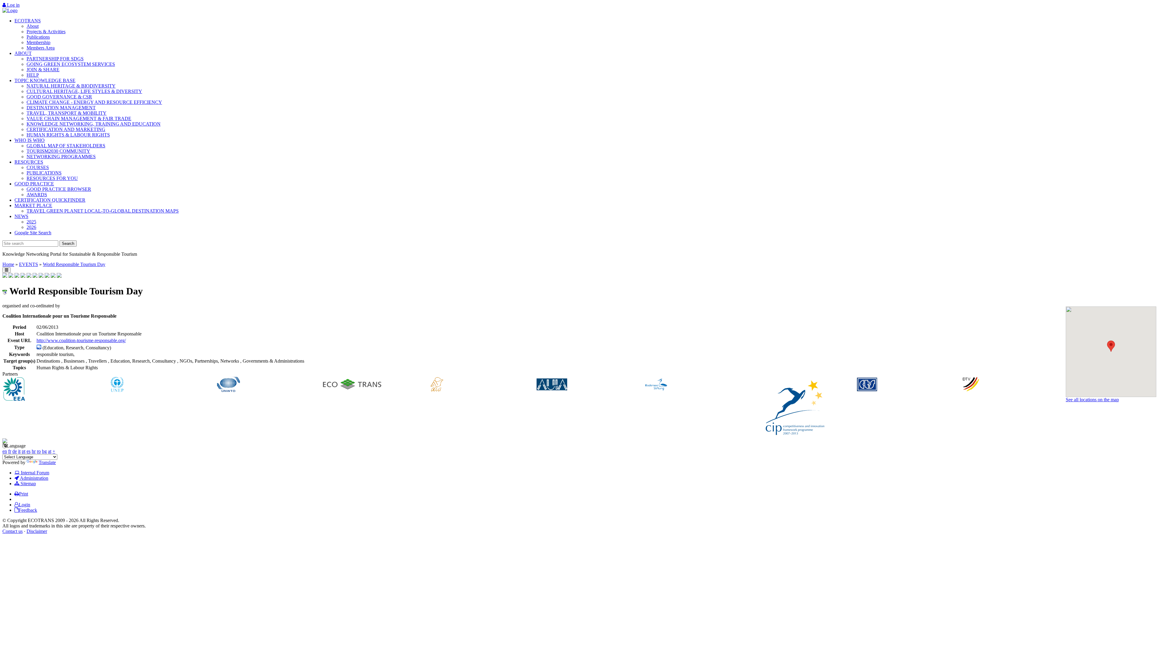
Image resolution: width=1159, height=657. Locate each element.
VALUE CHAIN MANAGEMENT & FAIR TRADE (79, 118)
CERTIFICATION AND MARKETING (66, 129)
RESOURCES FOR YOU (52, 178)
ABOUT (23, 53)
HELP (33, 75)
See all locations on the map (1092, 399)
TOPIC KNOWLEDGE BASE (44, 80)
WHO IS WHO (29, 140)
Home (8, 264)
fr (9, 451)
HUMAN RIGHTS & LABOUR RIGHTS (68, 134)
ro (39, 451)
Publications (38, 37)
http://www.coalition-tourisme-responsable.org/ (81, 340)
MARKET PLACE (33, 205)
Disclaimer (37, 531)
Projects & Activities (46, 31)
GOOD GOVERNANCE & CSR (59, 96)
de (14, 451)
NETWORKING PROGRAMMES (61, 156)
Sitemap (27, 483)
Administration (33, 478)
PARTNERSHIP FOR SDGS (55, 58)
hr (34, 451)
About (33, 26)
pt (23, 451)
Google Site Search (32, 232)
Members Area (41, 47)
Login (24, 504)
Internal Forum (34, 472)
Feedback (28, 510)
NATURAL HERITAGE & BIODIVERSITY (71, 85)
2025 (31, 221)
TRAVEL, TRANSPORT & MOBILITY (67, 113)
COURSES (38, 167)
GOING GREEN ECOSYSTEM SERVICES (71, 64)
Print (23, 493)
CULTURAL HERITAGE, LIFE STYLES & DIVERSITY (84, 91)
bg (44, 451)
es (28, 451)
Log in (13, 5)
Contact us (12, 531)
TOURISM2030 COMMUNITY (58, 151)
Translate (47, 462)
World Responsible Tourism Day (74, 264)
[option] (55, 389)
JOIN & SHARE (43, 69)
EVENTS (28, 264)
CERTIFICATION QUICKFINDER (49, 200)
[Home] (10, 10)
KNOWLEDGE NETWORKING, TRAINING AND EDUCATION (94, 124)
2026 (31, 227)
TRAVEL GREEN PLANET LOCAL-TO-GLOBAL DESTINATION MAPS (103, 210)
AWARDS (37, 194)
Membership (38, 42)
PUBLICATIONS (44, 172)
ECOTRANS (27, 20)
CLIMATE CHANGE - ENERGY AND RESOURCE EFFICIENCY (94, 102)
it (19, 451)
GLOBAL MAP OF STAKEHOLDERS (66, 145)
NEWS (21, 216)
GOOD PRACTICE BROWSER (59, 189)
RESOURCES (28, 162)
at (49, 451)
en (4, 451)
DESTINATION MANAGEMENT (61, 107)
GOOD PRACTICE (34, 183)
